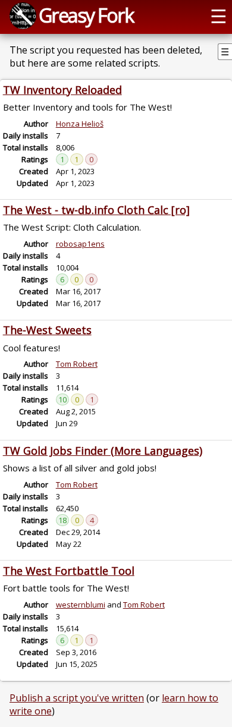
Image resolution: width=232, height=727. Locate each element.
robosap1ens (80, 243)
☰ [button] (218, 15)
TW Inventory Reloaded (62, 90)
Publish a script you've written (77, 697)
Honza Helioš (80, 123)
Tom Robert (77, 363)
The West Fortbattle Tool (68, 571)
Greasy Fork (86, 15)
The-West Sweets (47, 330)
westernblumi (80, 604)
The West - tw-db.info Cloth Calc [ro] (96, 210)
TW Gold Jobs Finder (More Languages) (102, 450)
